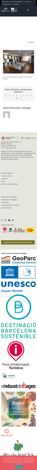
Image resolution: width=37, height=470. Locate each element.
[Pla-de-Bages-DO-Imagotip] (18, 439)
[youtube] (9, 220)
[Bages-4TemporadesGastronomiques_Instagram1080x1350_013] (18, 392)
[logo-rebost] (18, 382)
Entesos (19, 467)
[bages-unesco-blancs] (9, 8)
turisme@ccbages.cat (9, 148)
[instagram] (12, 220)
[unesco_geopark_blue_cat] (18, 267)
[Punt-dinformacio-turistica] (16, 341)
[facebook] (2, 220)
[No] (35, 463)
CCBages (8, 77)
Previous (31, 42)
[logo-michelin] (6, 429)
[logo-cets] (8, 373)
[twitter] (5, 220)
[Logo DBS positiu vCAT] (18, 295)
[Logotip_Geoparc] (18, 257)
